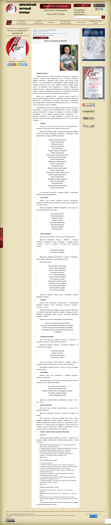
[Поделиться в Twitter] (20, 64)
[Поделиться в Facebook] (11, 64)
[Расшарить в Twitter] (99, 9)
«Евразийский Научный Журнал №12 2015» (52, 33)
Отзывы (51, 22)
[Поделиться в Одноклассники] (17, 64)
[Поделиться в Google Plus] (14, 64)
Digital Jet (17, 523)
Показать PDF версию (41, 37)
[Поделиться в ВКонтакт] (9, 64)
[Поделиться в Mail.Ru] (26, 64)
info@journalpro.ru (79, 14)
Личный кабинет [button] (100, 5)
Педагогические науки (43, 32)
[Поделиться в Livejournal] (23, 64)
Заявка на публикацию (55, 6)
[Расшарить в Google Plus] (102, 9)
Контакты (81, 22)
